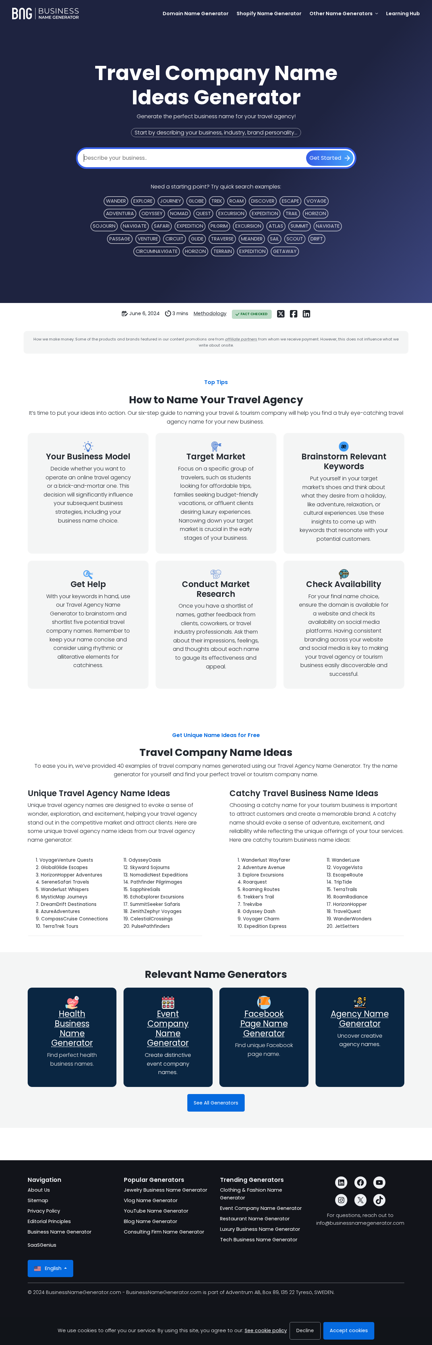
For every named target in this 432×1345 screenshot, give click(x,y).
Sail (274, 238)
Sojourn (104, 226)
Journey (170, 201)
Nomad (179, 213)
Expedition (265, 213)
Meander (252, 238)
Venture (148, 238)
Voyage (316, 201)
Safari (161, 226)
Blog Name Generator (150, 1221)
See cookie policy (266, 1330)
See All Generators (216, 1102)
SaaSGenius (42, 1245)
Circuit (174, 238)
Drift (316, 238)
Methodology (210, 313)
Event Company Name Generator (168, 1028)
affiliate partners (241, 339)
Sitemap (38, 1200)
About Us (39, 1190)
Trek (216, 201)
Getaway (285, 251)
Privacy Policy (44, 1211)
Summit (299, 226)
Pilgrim (219, 226)
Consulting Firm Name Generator (164, 1231)
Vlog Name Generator (151, 1200)
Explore (143, 201)
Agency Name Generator (360, 1018)
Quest (203, 213)
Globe (196, 201)
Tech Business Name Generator (258, 1239)
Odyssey (152, 213)
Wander (116, 201)
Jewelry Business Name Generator (165, 1190)
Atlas (276, 226)
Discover (262, 201)
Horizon (315, 213)
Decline (305, 1330)
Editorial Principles (49, 1221)
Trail (292, 213)
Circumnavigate (157, 251)
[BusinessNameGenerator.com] (45, 13)
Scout (295, 238)
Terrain (222, 251)
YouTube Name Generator (156, 1211)
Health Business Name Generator (72, 1028)
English (53, 1268)
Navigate (134, 226)
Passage (119, 238)
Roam (237, 201)
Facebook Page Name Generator (264, 1023)
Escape (290, 201)
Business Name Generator (59, 1231)
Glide (197, 238)
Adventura (120, 213)
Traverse (222, 238)
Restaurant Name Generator (255, 1218)
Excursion (231, 213)
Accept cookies (349, 1330)
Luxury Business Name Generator (260, 1229)
